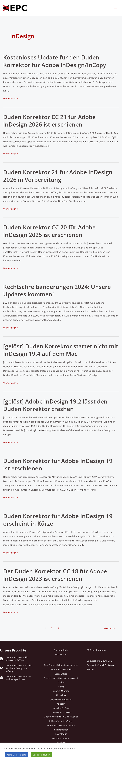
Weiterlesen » (10, 99)
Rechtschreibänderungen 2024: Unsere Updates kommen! (57, 290)
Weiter (109, 628)
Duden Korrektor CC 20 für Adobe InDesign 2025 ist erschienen (49, 231)
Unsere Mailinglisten (61, 699)
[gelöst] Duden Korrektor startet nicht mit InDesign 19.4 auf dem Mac (60, 350)
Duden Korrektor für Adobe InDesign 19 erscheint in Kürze (57, 519)
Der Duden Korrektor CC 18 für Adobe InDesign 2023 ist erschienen (55, 575)
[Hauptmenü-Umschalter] (115, 8)
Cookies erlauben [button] (41, 755)
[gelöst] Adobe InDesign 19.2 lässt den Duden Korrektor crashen (55, 405)
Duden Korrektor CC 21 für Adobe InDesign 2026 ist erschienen (49, 120)
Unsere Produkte (61, 712)
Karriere (61, 742)
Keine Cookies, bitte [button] (16, 755)
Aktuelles (61, 695)
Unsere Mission (61, 691)
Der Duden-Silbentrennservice (61, 665)
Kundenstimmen (61, 738)
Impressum (61, 654)
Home (61, 686)
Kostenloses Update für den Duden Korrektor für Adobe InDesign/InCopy (54, 61)
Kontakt (61, 703)
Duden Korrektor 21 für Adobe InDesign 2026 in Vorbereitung (57, 175)
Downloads (61, 734)
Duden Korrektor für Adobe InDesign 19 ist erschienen (57, 464)
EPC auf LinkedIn (96, 650)
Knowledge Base (61, 708)
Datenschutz (61, 650)
